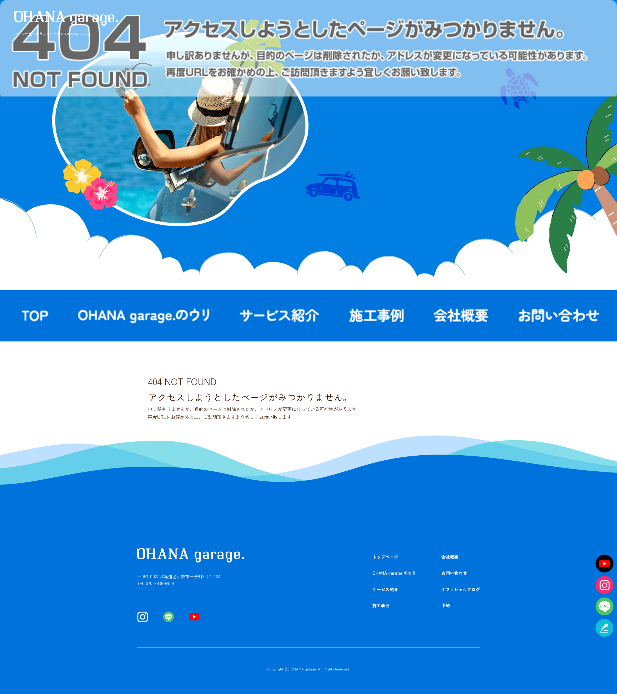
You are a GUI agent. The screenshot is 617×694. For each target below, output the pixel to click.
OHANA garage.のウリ (145, 315)
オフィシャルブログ (460, 589)
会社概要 (461, 315)
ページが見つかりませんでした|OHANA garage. (52, 33)
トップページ (385, 557)
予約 (445, 605)
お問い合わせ (454, 573)
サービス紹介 (280, 315)
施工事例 (376, 315)
